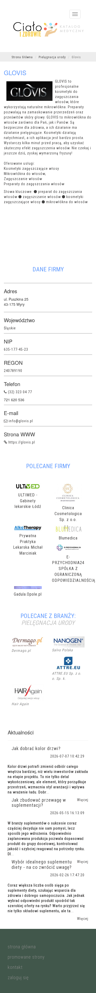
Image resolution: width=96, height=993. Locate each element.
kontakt (15, 967)
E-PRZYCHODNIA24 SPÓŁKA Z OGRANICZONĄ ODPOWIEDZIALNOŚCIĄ (68, 569)
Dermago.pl (21, 650)
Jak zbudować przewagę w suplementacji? (39, 802)
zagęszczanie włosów (42, 197)
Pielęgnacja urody (52, 57)
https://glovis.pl (21, 442)
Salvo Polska (62, 650)
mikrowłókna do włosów (67, 202)
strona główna (22, 946)
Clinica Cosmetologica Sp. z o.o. (68, 513)
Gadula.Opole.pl (28, 594)
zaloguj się (18, 977)
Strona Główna (22, 57)
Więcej (82, 919)
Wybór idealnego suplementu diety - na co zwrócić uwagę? (42, 864)
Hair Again (20, 704)
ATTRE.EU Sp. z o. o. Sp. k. (66, 676)
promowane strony (26, 957)
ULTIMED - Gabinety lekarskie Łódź (28, 501)
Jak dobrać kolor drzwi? (36, 748)
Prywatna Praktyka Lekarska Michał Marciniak (28, 544)
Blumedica (68, 538)
